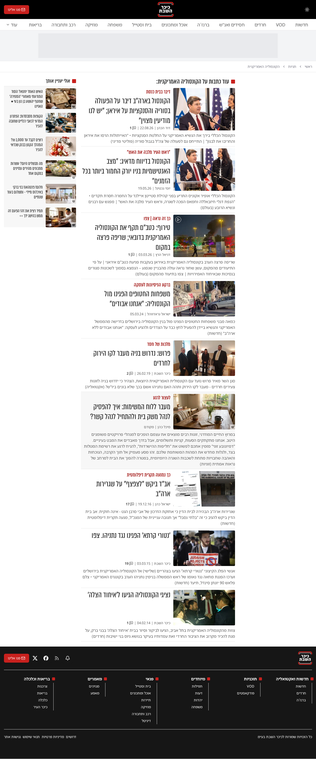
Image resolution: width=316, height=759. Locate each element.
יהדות (198, 700)
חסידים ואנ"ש (232, 25)
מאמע (95, 693)
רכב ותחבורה (64, 25)
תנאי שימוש (31, 736)
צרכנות (42, 686)
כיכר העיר (40, 707)
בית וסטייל (142, 25)
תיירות (146, 700)
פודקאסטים (245, 693)
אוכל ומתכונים (174, 25)
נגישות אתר (12, 736)
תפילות (197, 686)
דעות (198, 693)
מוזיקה (91, 25)
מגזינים (94, 686)
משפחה (115, 25)
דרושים (71, 736)
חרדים (260, 25)
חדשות (301, 25)
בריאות (35, 25)
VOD (280, 25)
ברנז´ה (203, 25)
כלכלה (42, 700)
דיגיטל (146, 720)
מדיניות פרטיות (53, 736)
